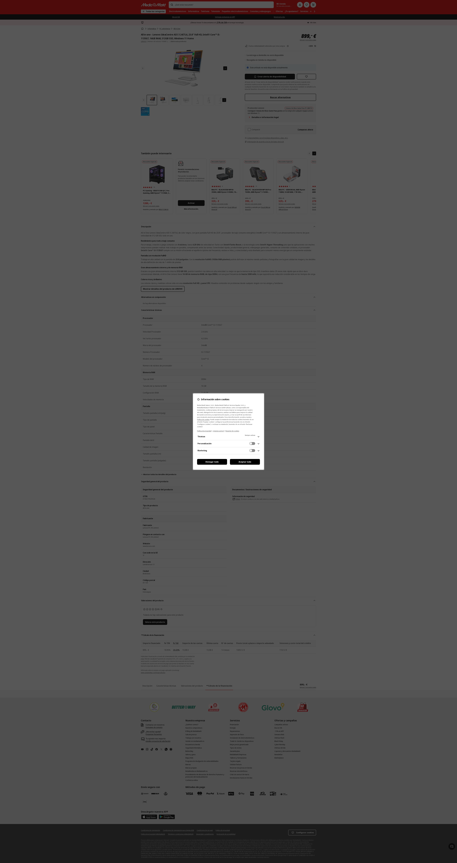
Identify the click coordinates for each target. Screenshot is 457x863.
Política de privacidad (204, 431)
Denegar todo (212, 462)
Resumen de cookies (232, 431)
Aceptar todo (245, 462)
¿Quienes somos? (218, 431)
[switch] (252, 443)
